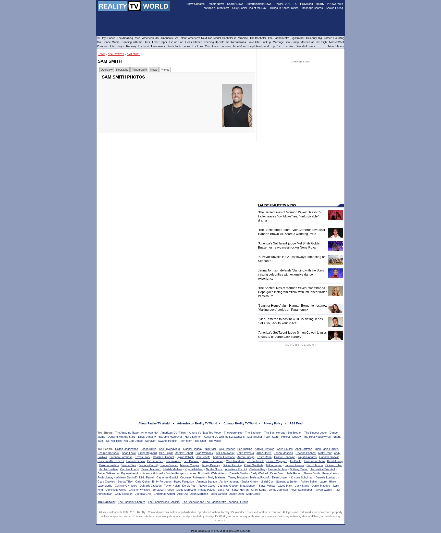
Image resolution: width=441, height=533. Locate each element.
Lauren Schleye (277, 469)
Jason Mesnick (283, 452)
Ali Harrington (274, 465)
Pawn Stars (271, 436)
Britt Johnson (315, 465)
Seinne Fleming (232, 465)
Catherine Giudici (167, 477)
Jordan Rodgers (176, 473)
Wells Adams (219, 473)
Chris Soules (285, 448)
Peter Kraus (329, 473)
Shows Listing (334, 7)
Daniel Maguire (321, 485)
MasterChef (254, 436)
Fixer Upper (159, 42)
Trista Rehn (264, 457)
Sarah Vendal (267, 485)
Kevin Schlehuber (301, 489)
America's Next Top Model (205, 432)
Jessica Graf (143, 493)
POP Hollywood (303, 3)
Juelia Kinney (250, 481)
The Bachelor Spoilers (131, 501)
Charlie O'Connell (163, 457)
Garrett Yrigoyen (276, 461)
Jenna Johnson (278, 489)
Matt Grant (325, 452)
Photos (165, 69)
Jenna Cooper (169, 465)
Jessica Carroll (148, 465)
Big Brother (295, 432)
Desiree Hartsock (108, 452)
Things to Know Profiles (284, 7)
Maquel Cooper (189, 465)
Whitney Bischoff (126, 477)
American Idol (149, 432)
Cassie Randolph (284, 457)
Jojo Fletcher (227, 448)
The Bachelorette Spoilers (164, 501)
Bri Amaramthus (109, 465)
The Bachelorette (274, 432)
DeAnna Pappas (306, 452)
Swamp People (167, 440)
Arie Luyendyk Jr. (170, 448)
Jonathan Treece (163, 489)
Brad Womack (204, 452)
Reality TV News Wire (329, 3)
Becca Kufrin (148, 448)
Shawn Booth (311, 473)
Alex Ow (182, 493)
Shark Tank (174, 46)
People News (216, 3)
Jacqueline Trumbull (322, 469)
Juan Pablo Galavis (327, 448)
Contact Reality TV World (240, 423)
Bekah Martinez (151, 469)
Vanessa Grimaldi (152, 473)
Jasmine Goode (228, 485)
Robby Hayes (206, 489)
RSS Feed (296, 423)
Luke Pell (223, 489)
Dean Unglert (280, 477)
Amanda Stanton (207, 481)
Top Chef (200, 440)
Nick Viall (210, 448)
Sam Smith (133, 54)
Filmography (139, 69)
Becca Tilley (125, 481)
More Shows (336, 46)
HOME (101, 54)
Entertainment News (259, 3)
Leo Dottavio (191, 461)
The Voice (215, 440)
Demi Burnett (155, 461)
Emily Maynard (147, 452)
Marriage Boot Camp (286, 42)
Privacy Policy (273, 423)
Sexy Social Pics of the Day (249, 7)
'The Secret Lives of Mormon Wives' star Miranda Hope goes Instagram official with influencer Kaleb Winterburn (292, 292)
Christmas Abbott (164, 493)
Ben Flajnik (166, 452)
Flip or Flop (176, 42)
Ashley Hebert (184, 452)
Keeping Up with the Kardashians (224, 436)
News (153, 69)
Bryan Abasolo (130, 473)
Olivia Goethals (253, 465)
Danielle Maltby (238, 473)
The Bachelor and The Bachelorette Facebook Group (215, 501)
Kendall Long (335, 461)
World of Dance (306, 46)
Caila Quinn (142, 481)
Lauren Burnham (314, 461)
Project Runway (291, 436)
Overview (107, 69)
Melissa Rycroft (260, 477)
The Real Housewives (317, 436)
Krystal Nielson (194, 469)
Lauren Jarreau (294, 465)
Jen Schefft (203, 457)
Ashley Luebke (108, 469)
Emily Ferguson (162, 481)
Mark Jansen (219, 493)
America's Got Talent (173, 432)
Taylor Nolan (172, 485)
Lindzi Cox (267, 481)
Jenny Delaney (211, 465)
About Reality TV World (154, 423)
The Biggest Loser (315, 432)
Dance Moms (111, 42)
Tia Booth (295, 461)
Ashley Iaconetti (229, 481)
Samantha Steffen (287, 481)
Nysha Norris (214, 469)
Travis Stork (142, 457)
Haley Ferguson (184, 481)
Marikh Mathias (172, 469)
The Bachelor (253, 432)
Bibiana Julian (333, 465)
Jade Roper (293, 473)
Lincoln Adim (173, 461)
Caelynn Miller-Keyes (110, 461)
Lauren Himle (328, 481)
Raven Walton (323, 489)
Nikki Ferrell (146, 477)
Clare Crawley (106, 481)
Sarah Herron (240, 489)
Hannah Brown (135, 461)
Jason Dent (236, 493)
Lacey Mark (285, 485)
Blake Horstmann (212, 461)
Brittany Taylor (299, 469)
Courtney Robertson (192, 477)
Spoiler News (235, 3)
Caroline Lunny (129, 469)
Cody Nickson (123, 493)
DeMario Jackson (151, 485)
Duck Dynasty (147, 436)
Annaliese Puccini (236, 469)
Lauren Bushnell (199, 473)
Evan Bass (277, 473)
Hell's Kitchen (193, 436)
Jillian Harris (264, 452)
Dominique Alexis (115, 489)
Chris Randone (235, 461)
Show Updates (196, 3)
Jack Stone (302, 485)
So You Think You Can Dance (124, 440)
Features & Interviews (215, 7)
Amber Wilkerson (108, 473)
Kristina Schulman (302, 477)
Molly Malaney (217, 477)
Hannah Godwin (329, 457)
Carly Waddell (259, 473)
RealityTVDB (116, 54)
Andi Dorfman (303, 448)
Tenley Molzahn (238, 477)
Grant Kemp (258, 489)
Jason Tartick (255, 461)
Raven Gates (207, 485)
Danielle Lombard (326, 477)
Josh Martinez (199, 493)
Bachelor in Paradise (235, 38)
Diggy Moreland (186, 489)
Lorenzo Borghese (120, 457)
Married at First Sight (314, 42)
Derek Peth (189, 485)
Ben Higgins (244, 448)
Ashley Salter (309, 481)
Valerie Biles (128, 465)
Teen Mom (185, 440)
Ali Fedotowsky (225, 452)
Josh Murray (105, 477)
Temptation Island (258, 46)
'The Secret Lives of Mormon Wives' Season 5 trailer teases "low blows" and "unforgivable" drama (289, 216)
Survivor (150, 440)
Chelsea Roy (257, 469)
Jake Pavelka (245, 452)
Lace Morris (104, 485)
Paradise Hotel (106, 46)
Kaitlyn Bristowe (264, 448)
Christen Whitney (139, 489)
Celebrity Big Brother (319, 38)
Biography (122, 69)
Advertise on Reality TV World (197, 423)
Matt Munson (248, 485)
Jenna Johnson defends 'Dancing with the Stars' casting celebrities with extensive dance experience (291, 274)
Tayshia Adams (307, 457)
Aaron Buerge (245, 457)
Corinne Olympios (126, 485)
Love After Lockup (259, 42)
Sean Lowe (129, 452)
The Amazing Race (127, 432)
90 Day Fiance (106, 38)
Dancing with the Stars (122, 436)
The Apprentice (233, 432)
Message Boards (312, 7)
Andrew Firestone (224, 457)
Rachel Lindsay (192, 448)
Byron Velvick (185, 457)
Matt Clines (253, 493)
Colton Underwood (126, 448)
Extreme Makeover (170, 436)
